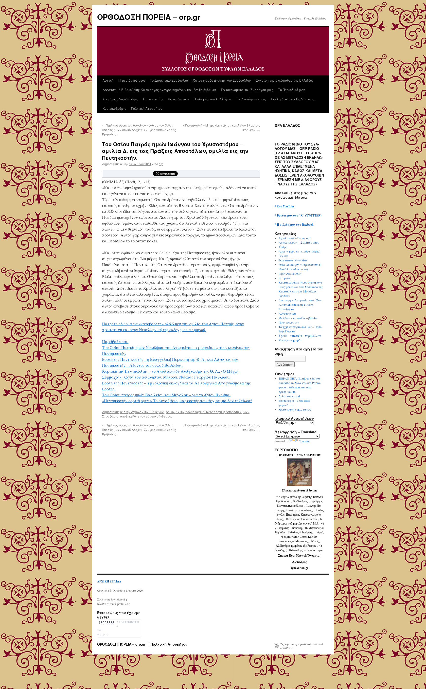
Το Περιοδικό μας (291, 89)
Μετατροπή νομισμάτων (295, 409)
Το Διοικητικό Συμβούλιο (169, 80)
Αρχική (108, 80)
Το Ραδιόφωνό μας (251, 99)
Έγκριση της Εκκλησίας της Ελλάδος (285, 80)
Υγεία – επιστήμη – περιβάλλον (300, 336)
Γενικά (283, 256)
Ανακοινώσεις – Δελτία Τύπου (299, 242)
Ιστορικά (284, 278)
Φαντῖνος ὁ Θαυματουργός (302, 519)
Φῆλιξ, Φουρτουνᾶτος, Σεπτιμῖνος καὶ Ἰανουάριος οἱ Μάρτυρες (301, 537)
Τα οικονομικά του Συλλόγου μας (247, 89)
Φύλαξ (315, 541)
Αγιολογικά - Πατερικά (147, 412)
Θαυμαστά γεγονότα (293, 260)
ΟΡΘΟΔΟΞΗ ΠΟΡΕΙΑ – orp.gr (148, 16)
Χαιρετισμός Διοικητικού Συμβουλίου (222, 80)
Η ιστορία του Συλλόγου (212, 99)
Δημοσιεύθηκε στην (116, 412)
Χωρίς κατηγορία (290, 340)
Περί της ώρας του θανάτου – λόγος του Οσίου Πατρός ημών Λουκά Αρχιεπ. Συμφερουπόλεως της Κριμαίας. (139, 129)
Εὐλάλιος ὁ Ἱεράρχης (300, 532)
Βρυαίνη (297, 528)
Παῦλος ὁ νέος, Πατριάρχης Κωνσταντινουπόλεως (300, 514)
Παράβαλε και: (115, 341)
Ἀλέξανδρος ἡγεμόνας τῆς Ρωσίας (296, 545)
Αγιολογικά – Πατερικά (295, 238)
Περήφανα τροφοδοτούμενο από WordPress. (301, 646)
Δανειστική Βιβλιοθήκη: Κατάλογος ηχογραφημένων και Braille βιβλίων (159, 89)
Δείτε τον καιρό (289, 396)
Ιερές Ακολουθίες (290, 273)
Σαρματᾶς (283, 528)
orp (161, 164)
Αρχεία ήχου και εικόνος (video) (299, 251)
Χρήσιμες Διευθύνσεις (120, 99)
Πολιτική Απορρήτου (146, 108)
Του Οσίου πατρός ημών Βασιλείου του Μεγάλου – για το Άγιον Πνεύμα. (166, 394)
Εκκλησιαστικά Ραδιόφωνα (293, 99)
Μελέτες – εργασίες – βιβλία (298, 318)
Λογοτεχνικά (287, 313)
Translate (304, 441)
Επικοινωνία (153, 99)
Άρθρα (283, 247)
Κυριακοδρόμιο (114, 108)
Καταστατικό (178, 99)
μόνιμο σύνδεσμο (158, 416)
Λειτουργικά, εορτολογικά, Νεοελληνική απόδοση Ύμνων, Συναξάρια (300, 304)
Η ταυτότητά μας (131, 80)
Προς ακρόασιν (289, 322)
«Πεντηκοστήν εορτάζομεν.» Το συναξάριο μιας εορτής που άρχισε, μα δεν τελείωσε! (177, 400)
